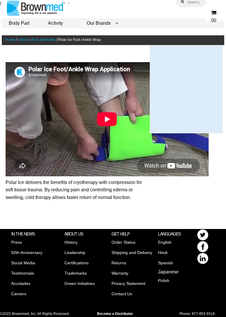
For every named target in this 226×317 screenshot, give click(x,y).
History (70, 242)
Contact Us (122, 293)
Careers (18, 293)
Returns (119, 262)
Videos (23, 40)
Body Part (19, 23)
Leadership (74, 252)
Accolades (20, 283)
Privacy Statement (128, 283)
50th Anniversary (26, 252)
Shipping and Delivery (132, 252)
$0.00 (214, 15)
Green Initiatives (79, 283)
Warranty (120, 273)
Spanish (165, 262)
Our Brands (99, 23)
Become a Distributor (115, 314)
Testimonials (22, 273)
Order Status (123, 242)
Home (10, 40)
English (165, 242)
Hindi (162, 252)
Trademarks (75, 273)
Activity (55, 23)
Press (16, 242)
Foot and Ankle (43, 40)
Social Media (23, 262)
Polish (163, 280)
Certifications (76, 262)
